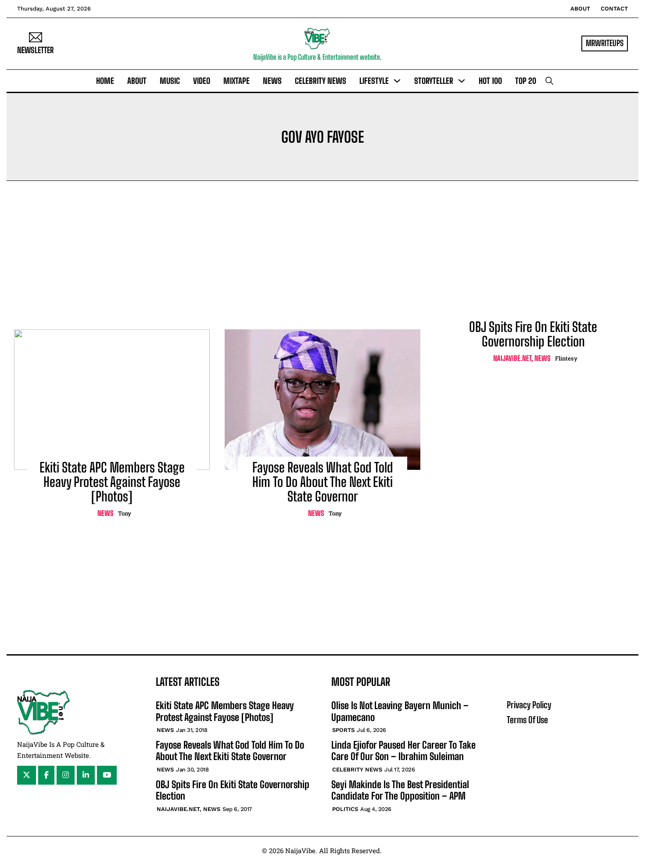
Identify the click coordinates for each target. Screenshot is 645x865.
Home (105, 81)
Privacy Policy (529, 704)
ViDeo (201, 81)
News (272, 81)
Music (170, 81)
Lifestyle (374, 81)
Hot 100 (490, 81)
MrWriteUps (605, 43)
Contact (614, 8)
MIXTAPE (236, 81)
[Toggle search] (549, 81)
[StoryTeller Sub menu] (462, 81)
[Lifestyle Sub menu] (397, 81)
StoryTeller (433, 81)
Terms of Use (527, 719)
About (580, 8)
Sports (343, 730)
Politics (345, 809)
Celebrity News (320, 81)
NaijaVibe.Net (512, 358)
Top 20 (525, 81)
